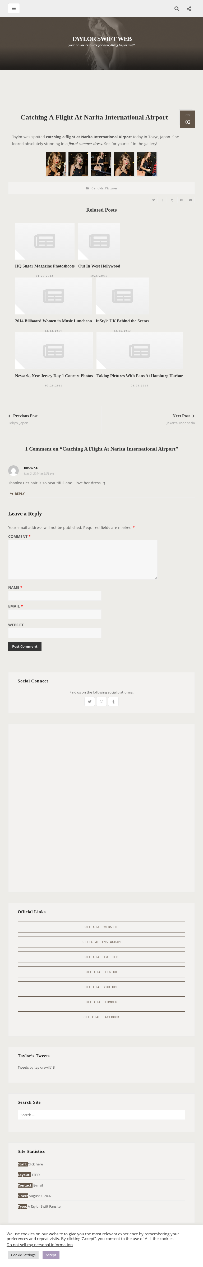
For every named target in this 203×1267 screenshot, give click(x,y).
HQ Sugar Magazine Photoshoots (45, 266)
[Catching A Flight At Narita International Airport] (154, 200)
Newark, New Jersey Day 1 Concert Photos (54, 376)
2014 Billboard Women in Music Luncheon (53, 321)
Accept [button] (51, 1254)
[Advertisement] (104, 90)
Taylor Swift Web (102, 38)
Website (16, 625)
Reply (20, 493)
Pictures (111, 188)
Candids (97, 188)
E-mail (38, 1185)
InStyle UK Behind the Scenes (122, 321)
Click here (35, 1164)
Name (15, 588)
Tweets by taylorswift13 (36, 1067)
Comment (19, 537)
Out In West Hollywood (99, 266)
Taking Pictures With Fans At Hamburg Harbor (139, 376)
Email (15, 606)
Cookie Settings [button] (23, 1254)
